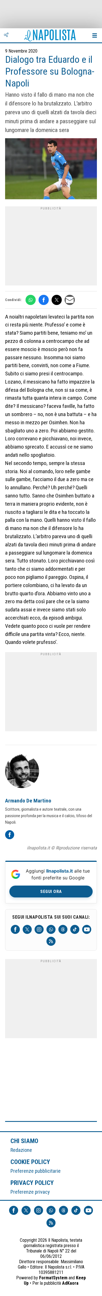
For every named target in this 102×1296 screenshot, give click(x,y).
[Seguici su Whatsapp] (51, 929)
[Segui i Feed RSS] (51, 941)
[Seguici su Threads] (62, 929)
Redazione (21, 1150)
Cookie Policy (30, 1161)
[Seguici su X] (27, 929)
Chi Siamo (24, 1140)
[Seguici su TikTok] (74, 929)
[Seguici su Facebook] (15, 929)
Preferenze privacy (30, 1192)
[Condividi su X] (57, 300)
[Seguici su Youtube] (86, 929)
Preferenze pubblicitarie (35, 1171)
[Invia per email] (70, 300)
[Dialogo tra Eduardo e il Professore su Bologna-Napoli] (51, 169)
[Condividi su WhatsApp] (31, 300)
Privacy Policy (32, 1182)
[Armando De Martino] (22, 772)
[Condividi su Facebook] (44, 300)
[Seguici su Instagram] (39, 929)
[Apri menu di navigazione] (94, 35)
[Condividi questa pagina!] (6, 35)
